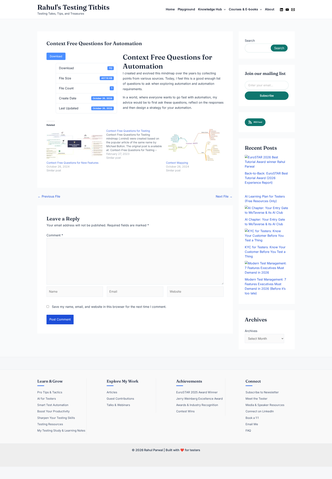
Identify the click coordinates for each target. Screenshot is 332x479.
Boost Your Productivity (53, 411)
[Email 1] (293, 9)
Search (250, 40)
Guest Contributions (120, 398)
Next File (224, 196)
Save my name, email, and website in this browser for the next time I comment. (109, 307)
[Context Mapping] (194, 145)
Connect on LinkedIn (260, 411)
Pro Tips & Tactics (49, 392)
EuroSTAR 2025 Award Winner (197, 392)
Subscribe (267, 95)
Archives (251, 331)
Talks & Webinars (118, 405)
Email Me (252, 424)
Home (170, 9)
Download (56, 56)
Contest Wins (185, 411)
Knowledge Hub (210, 9)
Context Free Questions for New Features (72, 162)
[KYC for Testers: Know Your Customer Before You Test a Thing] (267, 235)
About (269, 9)
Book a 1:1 (252, 418)
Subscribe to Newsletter (262, 392)
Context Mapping (177, 162)
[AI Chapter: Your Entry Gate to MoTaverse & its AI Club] (267, 210)
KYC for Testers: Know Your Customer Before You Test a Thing (265, 251)
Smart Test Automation (52, 405)
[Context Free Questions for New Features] (74, 145)
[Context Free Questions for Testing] (136, 144)
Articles (112, 392)
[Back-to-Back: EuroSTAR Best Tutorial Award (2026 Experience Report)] (267, 162)
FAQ (248, 430)
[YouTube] (287, 9)
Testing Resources (50, 424)
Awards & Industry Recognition (197, 405)
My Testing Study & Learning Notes (61, 430)
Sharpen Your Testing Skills (56, 418)
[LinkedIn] (281, 9)
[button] (224, 9)
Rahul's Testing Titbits (73, 7)
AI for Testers (46, 398)
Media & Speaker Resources (265, 405)
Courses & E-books (243, 9)
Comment (54, 235)
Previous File (49, 196)
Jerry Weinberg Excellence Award (199, 398)
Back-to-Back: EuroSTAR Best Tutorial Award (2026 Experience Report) (266, 177)
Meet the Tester (256, 398)
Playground (186, 9)
